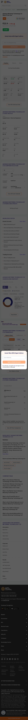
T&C (15, 365)
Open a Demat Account (14, 362)
